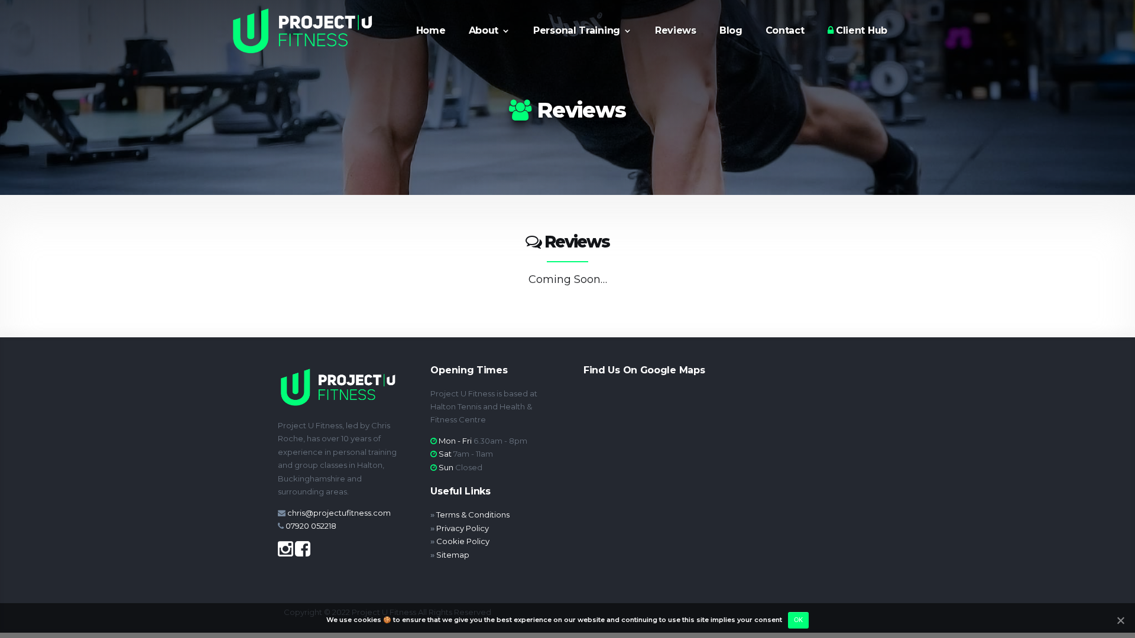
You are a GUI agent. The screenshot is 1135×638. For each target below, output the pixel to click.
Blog (730, 31)
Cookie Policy (462, 541)
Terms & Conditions (473, 514)
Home (431, 31)
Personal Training (576, 31)
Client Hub (860, 30)
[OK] (1120, 620)
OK (798, 620)
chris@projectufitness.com (339, 512)
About (484, 31)
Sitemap (452, 554)
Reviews (675, 31)
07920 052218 (311, 525)
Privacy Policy (462, 528)
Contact (785, 31)
